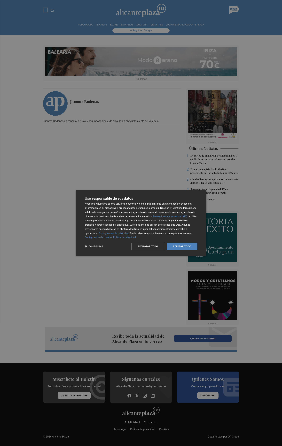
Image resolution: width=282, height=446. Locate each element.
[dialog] (141, 223)
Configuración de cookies (98, 237)
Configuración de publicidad (113, 233)
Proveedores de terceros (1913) (170, 216)
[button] (94, 246)
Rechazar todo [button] (148, 246)
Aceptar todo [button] (182, 246)
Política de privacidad (124, 237)
